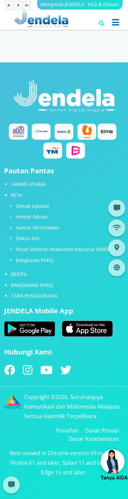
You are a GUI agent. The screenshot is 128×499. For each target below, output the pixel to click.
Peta (16, 195)
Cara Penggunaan (34, 295)
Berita (19, 274)
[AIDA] (113, 461)
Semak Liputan (32, 206)
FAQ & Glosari (103, 4)
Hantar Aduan (32, 216)
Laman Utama (28, 184)
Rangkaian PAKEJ (35, 260)
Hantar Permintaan (37, 227)
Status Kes (28, 238)
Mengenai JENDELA (62, 4)
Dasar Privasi (102, 430)
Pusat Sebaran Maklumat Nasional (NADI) (63, 249)
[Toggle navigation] (116, 22)
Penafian (67, 430)
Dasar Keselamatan (94, 438)
